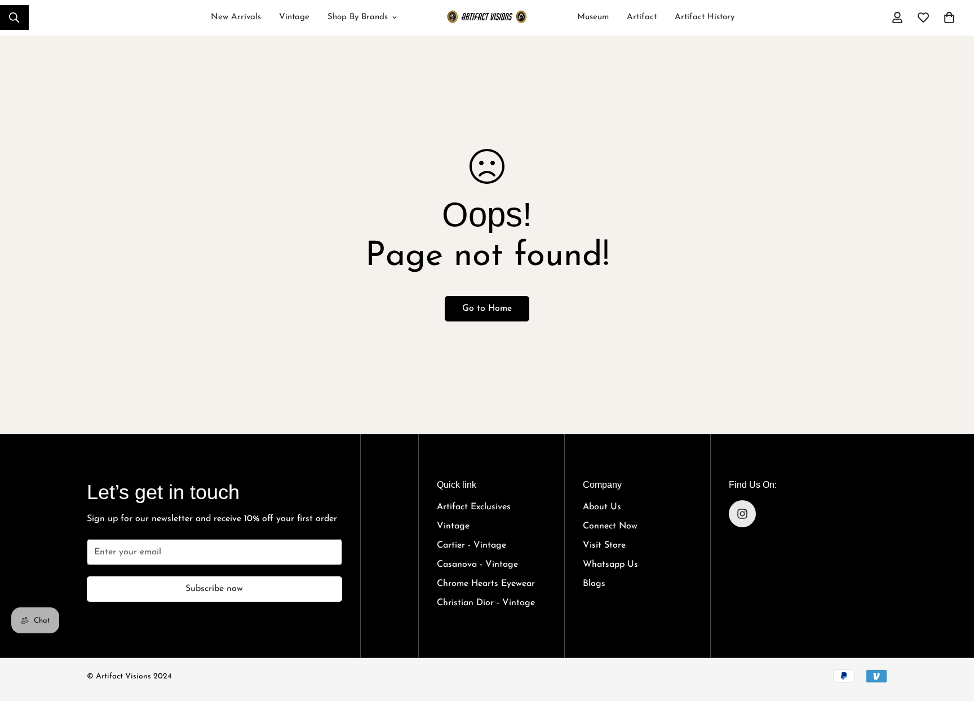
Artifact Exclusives (474, 507)
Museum (593, 17)
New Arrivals (236, 17)
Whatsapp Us (610, 564)
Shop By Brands (357, 17)
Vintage (294, 17)
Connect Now (610, 526)
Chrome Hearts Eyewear (486, 583)
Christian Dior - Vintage (486, 602)
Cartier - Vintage (471, 545)
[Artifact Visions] (487, 18)
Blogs (594, 583)
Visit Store (604, 545)
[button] (949, 17)
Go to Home (487, 308)
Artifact (642, 17)
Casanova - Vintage (477, 564)
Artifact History (704, 17)
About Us (602, 507)
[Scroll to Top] (952, 635)
